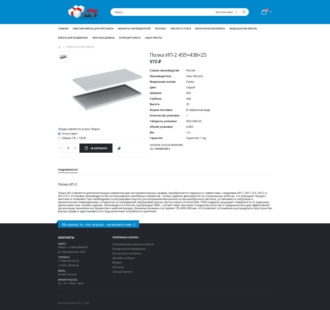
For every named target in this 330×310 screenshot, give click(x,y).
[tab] (68, 170)
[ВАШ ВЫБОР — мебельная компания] (83, 12)
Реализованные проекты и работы (133, 244)
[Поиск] (244, 12)
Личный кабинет (122, 271)
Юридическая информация (128, 248)
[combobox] (180, 12)
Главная (63, 28)
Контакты (118, 267)
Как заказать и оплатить (127, 253)
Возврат (117, 262)
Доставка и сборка (123, 258)
